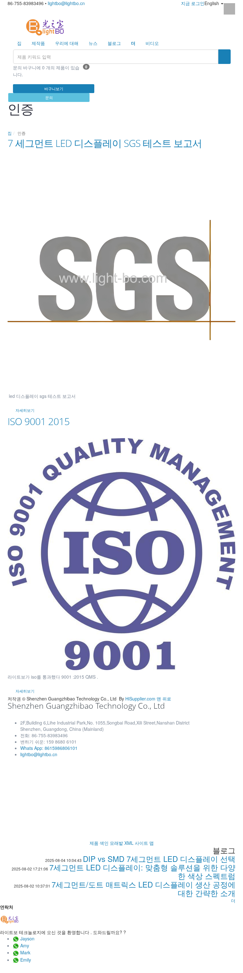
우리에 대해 (66, 43)
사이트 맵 (144, 843)
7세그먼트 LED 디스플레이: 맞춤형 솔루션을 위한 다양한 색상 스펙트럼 (142, 871)
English (212, 3)
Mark (25, 952)
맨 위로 (164, 698)
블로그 (114, 43)
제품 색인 (99, 843)
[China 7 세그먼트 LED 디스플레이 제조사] (45, 26)
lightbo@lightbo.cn (66, 3)
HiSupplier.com (140, 698)
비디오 (152, 43)
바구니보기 (53, 88)
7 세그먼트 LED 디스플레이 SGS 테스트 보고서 (105, 143)
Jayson (27, 938)
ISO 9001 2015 (39, 421)
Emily (25, 960)
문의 (49, 97)
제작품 (38, 43)
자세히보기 (25, 410)
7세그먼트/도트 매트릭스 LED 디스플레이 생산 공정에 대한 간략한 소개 (143, 888)
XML (129, 843)
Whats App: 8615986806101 (49, 748)
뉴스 (93, 43)
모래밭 (116, 843)
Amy (24, 945)
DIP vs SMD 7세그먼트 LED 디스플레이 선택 (159, 858)
